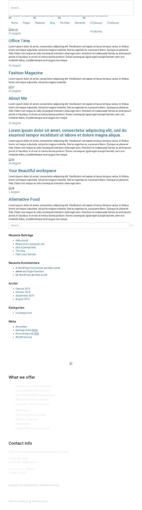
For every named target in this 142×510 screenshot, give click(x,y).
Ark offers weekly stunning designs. (36, 395)
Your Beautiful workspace (32, 170)
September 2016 (25, 295)
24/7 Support (23, 410)
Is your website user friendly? (32, 390)
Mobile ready (23, 423)
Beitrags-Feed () (27, 330)
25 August (15, 65)
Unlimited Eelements (27, 419)
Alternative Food (24, 199)
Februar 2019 (23, 288)
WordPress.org (24, 337)
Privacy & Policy (39, 501)
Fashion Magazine (26, 72)
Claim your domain (26, 254)
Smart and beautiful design (31, 414)
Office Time (19, 40)
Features (40, 22)
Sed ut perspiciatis (26, 247)
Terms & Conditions (18, 501)
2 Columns (96, 22)
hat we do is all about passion (33, 404)
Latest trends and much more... (33, 428)
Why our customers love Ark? (32, 399)
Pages (26, 22)
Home (14, 22)
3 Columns (113, 22)
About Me (18, 98)
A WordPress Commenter (30, 268)
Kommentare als (27, 333)
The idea (20, 250)
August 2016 (23, 299)
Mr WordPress (23, 274)
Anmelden (21, 326)
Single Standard (35, 271)
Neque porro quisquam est (30, 244)
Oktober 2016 (23, 292)
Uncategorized (24, 312)
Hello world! (22, 240)
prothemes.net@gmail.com (24, 462)
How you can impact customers (34, 386)
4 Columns (96, 31)
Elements (80, 22)
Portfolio (65, 22)
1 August (14, 192)
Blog (52, 22)
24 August (15, 163)
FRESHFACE (30, 485)
